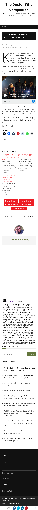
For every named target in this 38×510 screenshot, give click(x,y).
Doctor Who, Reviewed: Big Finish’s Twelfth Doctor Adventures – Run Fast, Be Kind (18, 377)
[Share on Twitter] (18, 508)
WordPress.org (7, 478)
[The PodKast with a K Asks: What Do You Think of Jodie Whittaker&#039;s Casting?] (10, 185)
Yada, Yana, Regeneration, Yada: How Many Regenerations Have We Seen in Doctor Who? (19, 397)
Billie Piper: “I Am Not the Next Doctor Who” (19, 391)
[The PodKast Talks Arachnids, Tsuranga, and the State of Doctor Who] (10, 163)
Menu (5, 27)
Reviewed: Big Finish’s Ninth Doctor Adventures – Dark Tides (16, 432)
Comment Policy (7, 491)
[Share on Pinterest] (26, 508)
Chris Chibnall (11, 201)
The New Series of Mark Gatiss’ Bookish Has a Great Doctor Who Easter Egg (19, 369)
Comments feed (7, 473)
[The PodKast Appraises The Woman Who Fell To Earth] (26, 162)
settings (16, 503)
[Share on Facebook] (14, 508)
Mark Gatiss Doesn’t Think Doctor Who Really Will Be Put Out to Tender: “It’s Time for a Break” (19, 423)
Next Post (27, 217)
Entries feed (6, 468)
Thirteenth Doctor (19, 208)
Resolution (27, 205)
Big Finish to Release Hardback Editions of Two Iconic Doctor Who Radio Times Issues (20, 404)
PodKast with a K (12, 205)
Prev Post (10, 217)
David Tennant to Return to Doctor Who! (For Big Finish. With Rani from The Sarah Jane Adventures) (19, 413)
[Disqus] (19, 273)
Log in (4, 463)
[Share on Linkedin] (22, 508)
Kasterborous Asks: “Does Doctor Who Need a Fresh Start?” (20, 384)
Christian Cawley (14, 47)
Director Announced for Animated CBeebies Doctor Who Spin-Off (19, 439)
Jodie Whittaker (26, 201)
